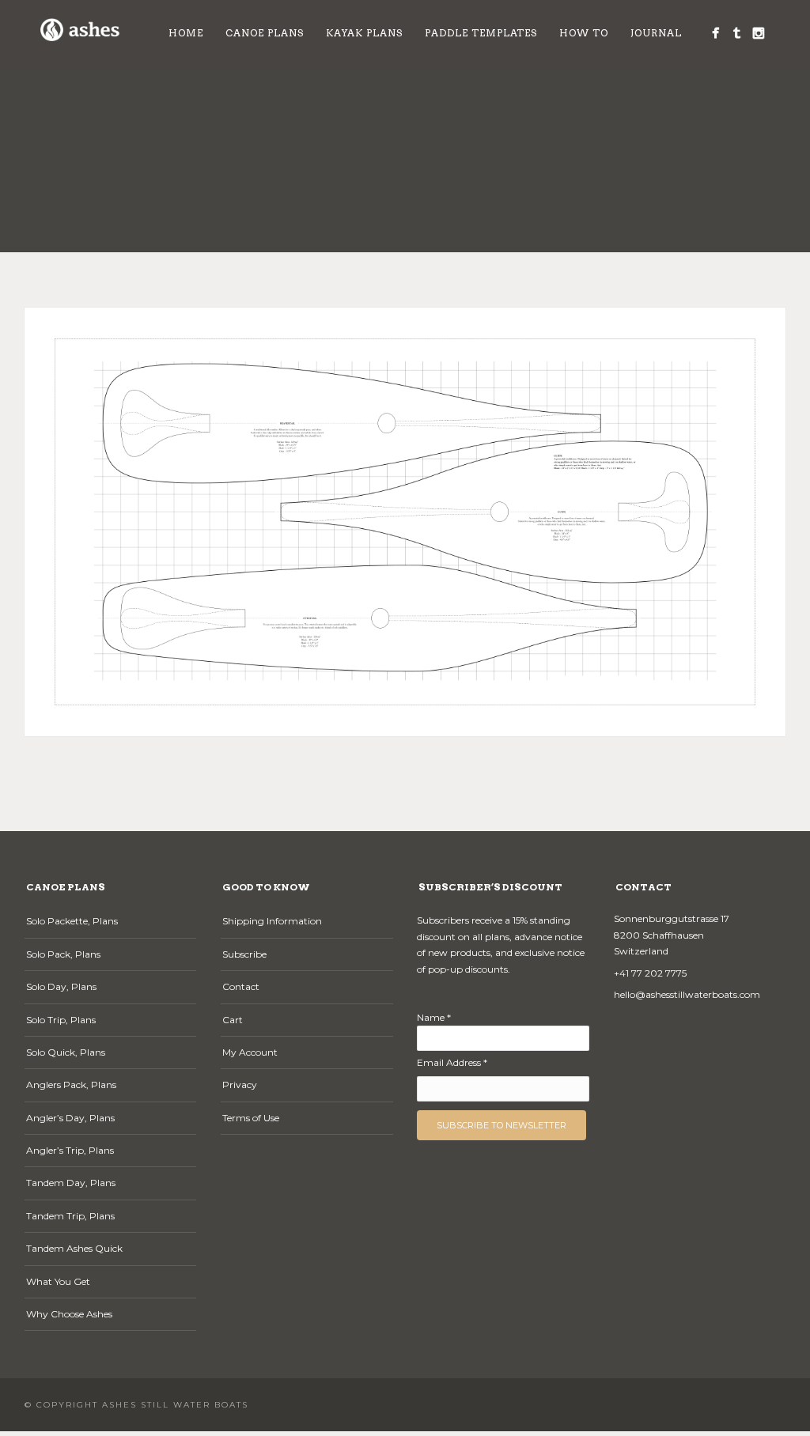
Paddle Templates (481, 33)
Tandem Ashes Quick (74, 1248)
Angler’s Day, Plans (70, 1118)
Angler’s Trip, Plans (70, 1150)
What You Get (58, 1281)
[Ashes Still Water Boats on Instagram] (758, 33)
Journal (656, 33)
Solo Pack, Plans (63, 954)
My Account (250, 1052)
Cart (232, 1020)
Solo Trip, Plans (61, 1020)
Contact (240, 986)
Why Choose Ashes (69, 1314)
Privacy (239, 1084)
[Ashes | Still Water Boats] (715, 33)
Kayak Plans (364, 33)
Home (185, 33)
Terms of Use (250, 1118)
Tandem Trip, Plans (70, 1216)
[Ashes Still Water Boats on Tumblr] (737, 33)
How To (583, 33)
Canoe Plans (264, 33)
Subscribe (244, 954)
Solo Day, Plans (61, 986)
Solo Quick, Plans (65, 1052)
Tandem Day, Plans (70, 1182)
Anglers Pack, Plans (71, 1084)
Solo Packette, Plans (72, 921)
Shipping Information (272, 921)
